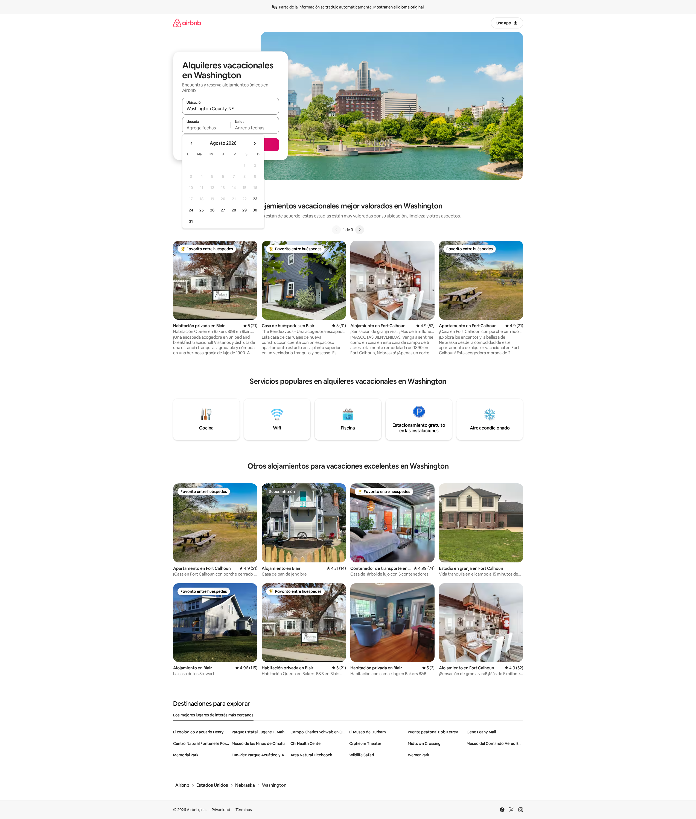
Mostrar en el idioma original (398, 7)
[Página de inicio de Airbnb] (187, 22)
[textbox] (206, 127)
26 (212, 210)
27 (223, 210)
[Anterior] (336, 229)
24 (191, 210)
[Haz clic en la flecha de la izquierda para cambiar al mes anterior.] (191, 143)
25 (201, 210)
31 (191, 221)
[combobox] (231, 108)
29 (244, 210)
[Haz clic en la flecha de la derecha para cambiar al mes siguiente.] (254, 143)
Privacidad (221, 809)
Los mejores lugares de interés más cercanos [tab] (213, 715)
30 (255, 210)
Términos (243, 809)
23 (255, 198)
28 (234, 210)
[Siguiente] (359, 229)
